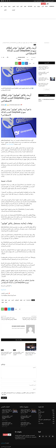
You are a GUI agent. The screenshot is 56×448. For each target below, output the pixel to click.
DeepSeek (28, 300)
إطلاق (21, 300)
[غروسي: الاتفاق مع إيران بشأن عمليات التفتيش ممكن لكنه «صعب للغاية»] (6, 347)
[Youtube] (2, 1)
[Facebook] (9, 1)
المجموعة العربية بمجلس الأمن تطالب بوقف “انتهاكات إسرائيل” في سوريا (30, 353)
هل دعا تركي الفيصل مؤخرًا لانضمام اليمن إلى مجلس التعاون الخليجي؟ (43, 84)
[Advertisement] (28, 29)
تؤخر (9, 300)
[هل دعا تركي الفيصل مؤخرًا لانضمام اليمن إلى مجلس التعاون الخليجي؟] (52, 84)
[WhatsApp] (16, 63)
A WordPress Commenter (48, 99)
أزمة (24, 300)
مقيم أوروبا (3, 289)
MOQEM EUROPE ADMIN (21, 58)
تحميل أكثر (47, 89)
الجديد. (12, 300)
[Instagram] (7, 1)
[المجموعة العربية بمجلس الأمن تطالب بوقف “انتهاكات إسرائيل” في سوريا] (30, 347)
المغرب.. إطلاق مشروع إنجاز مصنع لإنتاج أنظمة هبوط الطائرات (18, 353)
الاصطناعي (17, 300)
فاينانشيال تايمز (10, 144)
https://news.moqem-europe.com (18, 328)
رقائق (6, 300)
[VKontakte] (39, 436)
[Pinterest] (19, 63)
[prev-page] (4, 358)
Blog (31, 42)
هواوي (3, 302)
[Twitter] (5, 1)
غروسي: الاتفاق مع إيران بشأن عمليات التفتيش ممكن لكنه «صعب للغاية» (6, 353)
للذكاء (3, 300)
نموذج (6, 302)
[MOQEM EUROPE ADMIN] (17, 58)
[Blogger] (52, 436)
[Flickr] (46, 436)
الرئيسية (34, 42)
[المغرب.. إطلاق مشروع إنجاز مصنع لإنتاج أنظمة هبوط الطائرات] (18, 347)
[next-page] (2, 358)
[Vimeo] (3, 1)
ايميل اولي (3, 443)
